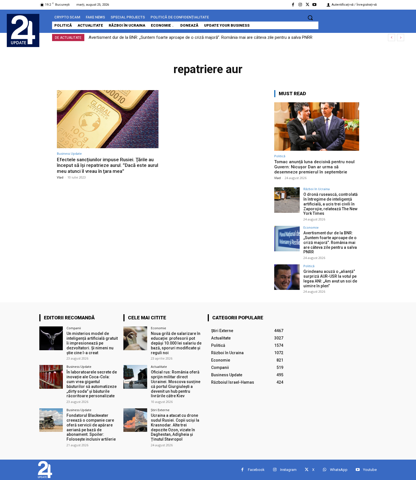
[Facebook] (293, 4)
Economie (311, 227)
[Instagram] (300, 4)
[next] (400, 37)
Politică (279, 156)
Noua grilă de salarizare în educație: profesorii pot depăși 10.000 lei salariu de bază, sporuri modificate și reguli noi (176, 343)
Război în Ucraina (316, 188)
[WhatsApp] (324, 470)
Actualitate (159, 366)
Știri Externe (160, 409)
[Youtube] (314, 4)
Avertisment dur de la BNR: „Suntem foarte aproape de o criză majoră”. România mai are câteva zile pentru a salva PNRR (200, 37)
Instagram (288, 470)
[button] (310, 17)
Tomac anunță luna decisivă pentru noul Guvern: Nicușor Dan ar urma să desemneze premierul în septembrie (314, 167)
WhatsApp (339, 470)
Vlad (60, 177)
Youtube (370, 470)
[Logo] (23, 29)
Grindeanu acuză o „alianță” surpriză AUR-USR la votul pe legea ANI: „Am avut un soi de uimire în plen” (330, 278)
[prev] (391, 37)
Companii (74, 328)
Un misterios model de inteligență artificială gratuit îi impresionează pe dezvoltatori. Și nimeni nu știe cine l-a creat (92, 343)
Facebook (256, 470)
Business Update (69, 153)
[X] (307, 4)
